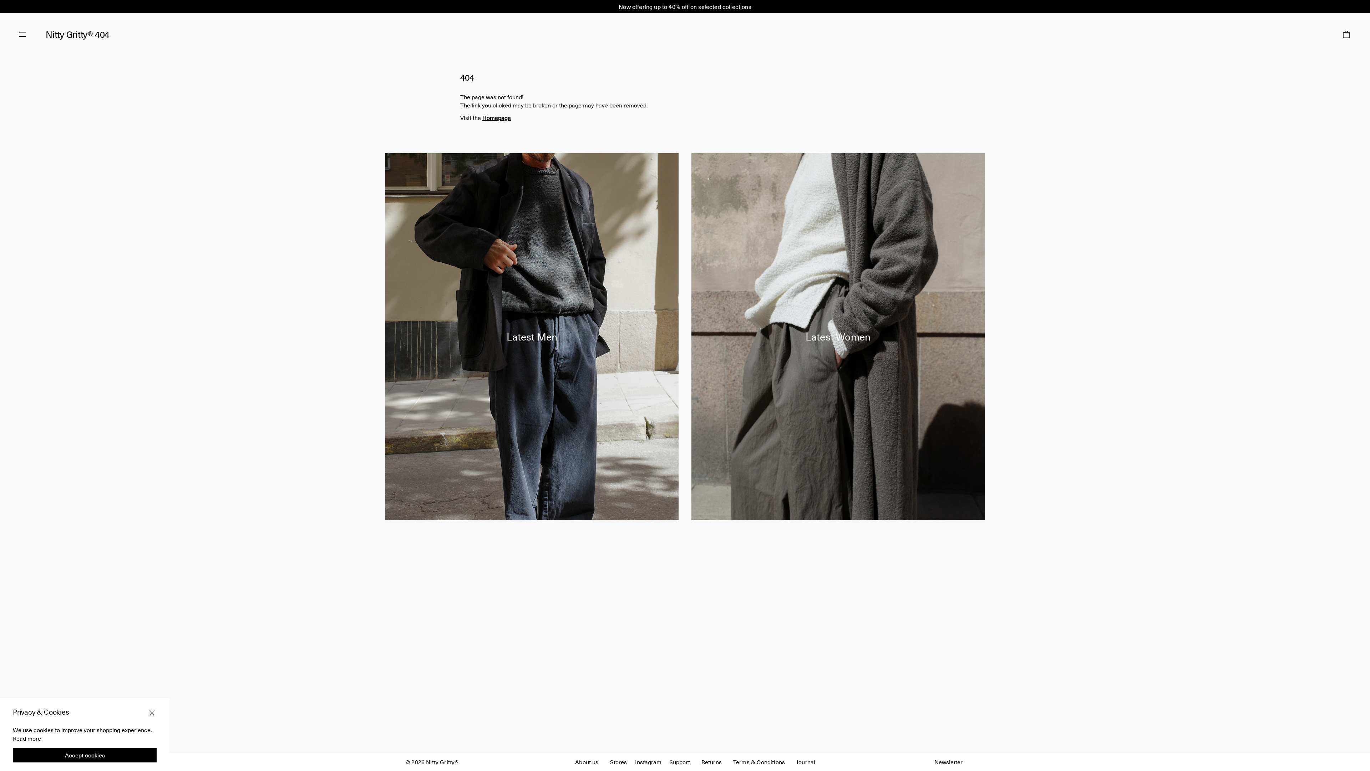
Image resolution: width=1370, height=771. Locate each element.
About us (586, 761)
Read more (27, 738)
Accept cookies (85, 755)
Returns (711, 761)
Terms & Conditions (759, 761)
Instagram (648, 761)
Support (679, 761)
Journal (805, 761)
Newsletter (948, 761)
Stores (618, 761)
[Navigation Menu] (22, 34)
